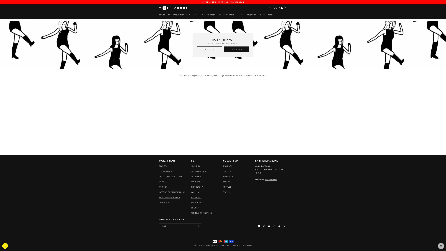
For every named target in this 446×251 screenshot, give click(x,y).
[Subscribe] (198, 226)
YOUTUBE (227, 187)
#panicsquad (215, 245)
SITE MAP (195, 208)
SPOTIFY (226, 182)
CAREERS (195, 192)
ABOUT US (195, 166)
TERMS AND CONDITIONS (201, 213)
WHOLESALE (196, 197)
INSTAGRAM (228, 176)
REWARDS (163, 166)
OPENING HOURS (166, 171)
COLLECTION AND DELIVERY (170, 176)
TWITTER (227, 171)
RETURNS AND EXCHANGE (169, 197)
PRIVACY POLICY (197, 202)
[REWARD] (5, 246)
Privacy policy (236, 245)
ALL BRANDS (196, 182)
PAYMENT (163, 187)
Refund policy (225, 245)
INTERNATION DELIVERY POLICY (172, 192)
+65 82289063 (271, 179)
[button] (188, 14)
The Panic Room (203, 245)
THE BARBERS (197, 176)
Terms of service (247, 245)
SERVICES (163, 182)
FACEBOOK (227, 166)
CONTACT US (236, 49)
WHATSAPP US (209, 49)
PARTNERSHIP (197, 187)
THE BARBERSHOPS (199, 171)
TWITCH (226, 192)
